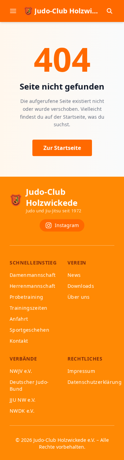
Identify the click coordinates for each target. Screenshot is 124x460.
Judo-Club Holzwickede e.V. (64, 440)
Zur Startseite (62, 148)
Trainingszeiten (28, 308)
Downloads (81, 286)
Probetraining (26, 297)
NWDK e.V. (22, 411)
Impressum (81, 371)
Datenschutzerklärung (95, 382)
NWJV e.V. (21, 371)
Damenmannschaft (32, 275)
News (74, 275)
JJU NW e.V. (23, 400)
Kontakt (19, 341)
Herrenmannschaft (32, 286)
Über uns (79, 297)
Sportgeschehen (29, 330)
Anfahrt (19, 319)
